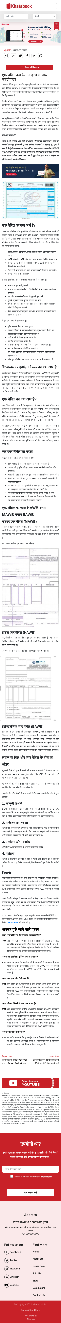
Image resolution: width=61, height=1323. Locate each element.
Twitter (13, 1260)
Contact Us (39, 1295)
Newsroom (39, 1266)
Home (36, 1251)
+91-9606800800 (30, 1233)
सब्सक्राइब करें (30, 1192)
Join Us (37, 1273)
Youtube (14, 1285)
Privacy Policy (30, 1315)
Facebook (15, 1252)
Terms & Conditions (30, 1310)
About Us (38, 1258)
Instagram (15, 1268)
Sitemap (31, 1319)
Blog (35, 1280)
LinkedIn (14, 1276)
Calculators (39, 1287)
